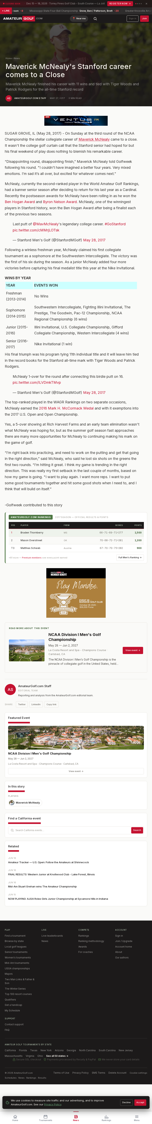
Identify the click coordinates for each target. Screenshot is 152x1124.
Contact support (14, 1024)
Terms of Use (61, 1072)
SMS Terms (98, 1072)
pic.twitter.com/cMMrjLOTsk (36, 230)
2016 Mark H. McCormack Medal (66, 408)
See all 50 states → (57, 1055)
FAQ (7, 1029)
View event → (76, 771)
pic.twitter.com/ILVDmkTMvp (37, 382)
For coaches (85, 951)
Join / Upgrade (123, 941)
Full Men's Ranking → (130, 557)
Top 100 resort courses (18, 994)
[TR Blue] (76, 121)
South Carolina (107, 1050)
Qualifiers (10, 999)
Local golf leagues (16, 946)
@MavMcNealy (46, 224)
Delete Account (117, 1072)
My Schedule (12, 1010)
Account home (123, 946)
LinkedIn (36, 704)
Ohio (40, 1055)
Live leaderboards (52, 935)
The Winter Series (15, 988)
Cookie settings (138, 1072)
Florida (23, 1050)
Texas (33, 1050)
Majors (9, 973)
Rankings (83, 935)
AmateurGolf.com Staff (30, 98)
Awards (82, 946)
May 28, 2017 (94, 240)
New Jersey (126, 1050)
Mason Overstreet (31, 540)
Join (144, 18)
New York (46, 1050)
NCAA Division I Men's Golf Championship (39, 753)
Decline (126, 1102)
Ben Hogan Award (20, 202)
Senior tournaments (16, 951)
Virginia (30, 1055)
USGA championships (17, 968)
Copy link (51, 704)
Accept (140, 1102)
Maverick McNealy (94, 139)
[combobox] (76, 830)
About (118, 951)
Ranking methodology (91, 941)
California (10, 1050)
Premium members (32, 557)
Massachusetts (14, 1055)
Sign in (132, 18)
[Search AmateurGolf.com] (95, 19)
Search (137, 830)
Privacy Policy (80, 1072)
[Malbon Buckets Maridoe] (76, 593)
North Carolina (87, 1050)
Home (9, 58)
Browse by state (14, 941)
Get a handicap (13, 1004)
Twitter (22, 704)
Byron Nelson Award (60, 202)
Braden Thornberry (32, 532)
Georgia (71, 1050)
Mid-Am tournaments (17, 962)
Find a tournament (15, 935)
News (17, 58)
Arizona (59, 1050)
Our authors (122, 957)
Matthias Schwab (30, 548)
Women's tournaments (18, 957)
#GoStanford (115, 224)
